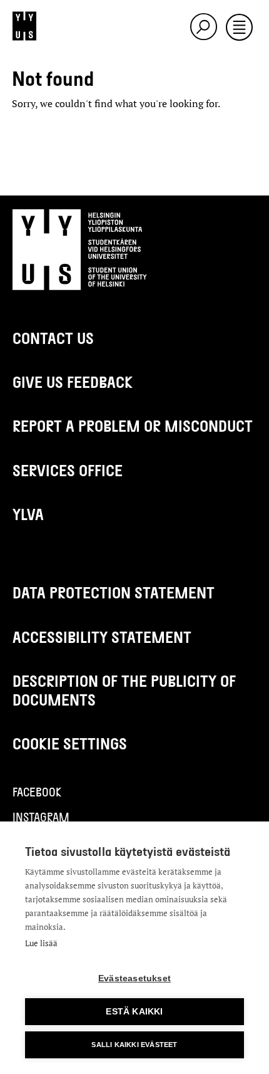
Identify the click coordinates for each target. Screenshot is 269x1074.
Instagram (41, 817)
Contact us (53, 338)
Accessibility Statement (102, 637)
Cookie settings (70, 743)
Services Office (68, 470)
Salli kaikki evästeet (134, 1044)
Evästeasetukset (134, 978)
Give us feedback (73, 382)
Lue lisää (41, 943)
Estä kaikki (134, 1011)
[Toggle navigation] (239, 28)
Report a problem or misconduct (133, 426)
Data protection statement (114, 592)
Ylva (28, 514)
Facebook (37, 792)
